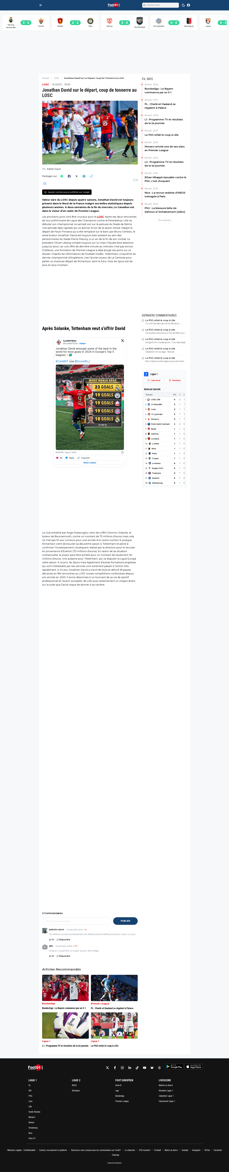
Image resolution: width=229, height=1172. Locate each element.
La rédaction (130, 1150)
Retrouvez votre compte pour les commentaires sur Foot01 (96, 1150)
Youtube (185, 1150)
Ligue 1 (46, 1041)
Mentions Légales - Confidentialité (21, 1150)
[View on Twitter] (122, 342)
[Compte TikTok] (137, 1067)
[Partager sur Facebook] (69, 176)
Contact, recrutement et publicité (53, 1150)
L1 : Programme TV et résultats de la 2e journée (164, 121)
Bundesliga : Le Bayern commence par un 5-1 (159, 90)
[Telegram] (84, 176)
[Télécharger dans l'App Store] (194, 1066)
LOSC (45, 84)
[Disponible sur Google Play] (174, 1066)
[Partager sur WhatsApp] (61, 176)
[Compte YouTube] (144, 1067)
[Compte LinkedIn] (129, 1067)
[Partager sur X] (76, 176)
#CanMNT (62, 361)
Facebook (218, 1150)
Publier (125, 921)
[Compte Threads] (159, 1067)
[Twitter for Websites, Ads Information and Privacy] (122, 452)
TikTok (207, 1150)
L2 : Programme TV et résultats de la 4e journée (164, 164)
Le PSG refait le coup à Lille (162, 134)
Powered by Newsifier (114, 1163)
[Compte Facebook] (114, 1067)
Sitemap (115, 1155)
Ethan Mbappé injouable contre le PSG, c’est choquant (165, 179)
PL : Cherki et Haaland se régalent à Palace (160, 106)
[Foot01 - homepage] (114, 5)
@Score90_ (82, 361)
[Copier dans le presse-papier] (91, 176)
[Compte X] (107, 1067)
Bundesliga (48, 1003)
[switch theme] (183, 5)
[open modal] (188, 5)
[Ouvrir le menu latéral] (40, 5)
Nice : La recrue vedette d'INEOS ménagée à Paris (165, 194)
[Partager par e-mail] (44, 183)
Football (157, 1150)
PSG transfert (144, 1150)
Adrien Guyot (54, 169)
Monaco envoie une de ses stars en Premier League (165, 148)
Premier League (100, 1003)
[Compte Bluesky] (152, 1067)
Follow (83, 343)
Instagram (196, 1150)
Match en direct (171, 1150)
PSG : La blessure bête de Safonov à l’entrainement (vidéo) (165, 210)
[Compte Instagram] (122, 1067)
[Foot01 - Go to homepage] (36, 1067)
